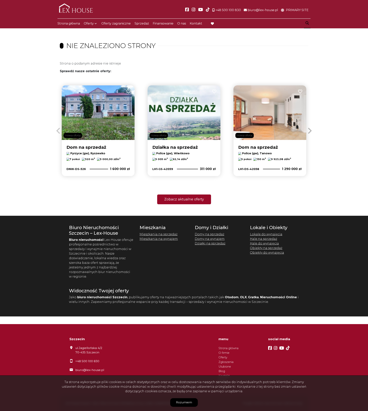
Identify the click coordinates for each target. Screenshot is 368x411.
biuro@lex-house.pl (89, 370)
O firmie (224, 353)
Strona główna (69, 23)
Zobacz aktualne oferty (184, 199)
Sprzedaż (142, 23)
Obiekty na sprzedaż (266, 248)
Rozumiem (184, 402)
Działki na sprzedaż (210, 243)
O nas (181, 23)
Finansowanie (163, 23)
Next (310, 131)
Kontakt (196, 23)
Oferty (89, 23)
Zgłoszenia (226, 362)
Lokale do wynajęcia (266, 234)
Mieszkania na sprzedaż (158, 234)
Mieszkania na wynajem (159, 239)
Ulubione (225, 366)
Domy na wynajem (210, 239)
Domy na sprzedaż (209, 234)
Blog (222, 371)
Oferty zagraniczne (116, 23)
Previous (58, 131)
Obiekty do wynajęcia (267, 252)
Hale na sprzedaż (263, 239)
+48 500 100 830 (87, 361)
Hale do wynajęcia (264, 243)
